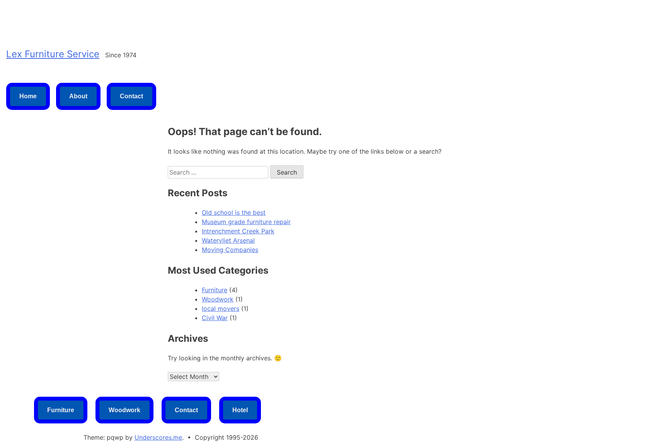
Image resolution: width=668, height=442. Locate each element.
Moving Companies (230, 250)
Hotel (240, 410)
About (78, 96)
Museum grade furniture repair (246, 222)
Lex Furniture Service (52, 54)
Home (28, 96)
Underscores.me (158, 437)
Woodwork (217, 299)
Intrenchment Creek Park (238, 231)
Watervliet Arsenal (228, 240)
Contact (131, 96)
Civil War (215, 318)
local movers (220, 308)
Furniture (214, 290)
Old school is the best (234, 212)
